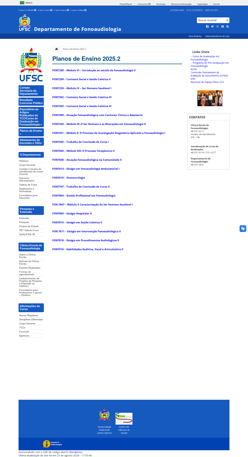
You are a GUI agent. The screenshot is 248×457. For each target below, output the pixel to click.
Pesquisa (24, 222)
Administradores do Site (217, 36)
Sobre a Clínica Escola (27, 255)
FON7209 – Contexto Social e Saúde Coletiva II (81, 79)
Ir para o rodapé (78, 10)
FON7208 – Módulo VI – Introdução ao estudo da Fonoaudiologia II (94, 70)
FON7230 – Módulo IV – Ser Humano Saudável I (81, 88)
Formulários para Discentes (28, 196)
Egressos (24, 335)
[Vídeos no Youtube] (217, 26)
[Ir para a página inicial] (55, 49)
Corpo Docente (27, 165)
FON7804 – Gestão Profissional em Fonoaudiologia (83, 195)
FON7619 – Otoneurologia (68, 177)
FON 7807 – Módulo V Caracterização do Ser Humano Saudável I (92, 204)
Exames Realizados (29, 268)
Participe (161, 4)
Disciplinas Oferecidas (31, 319)
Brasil (29, 2)
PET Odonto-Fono (29, 230)
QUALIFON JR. (27, 234)
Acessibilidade (177, 10)
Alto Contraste (195, 10)
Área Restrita (195, 36)
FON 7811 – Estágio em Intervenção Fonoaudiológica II (86, 231)
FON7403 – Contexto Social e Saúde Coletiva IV (82, 106)
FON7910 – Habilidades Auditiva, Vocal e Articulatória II (87, 249)
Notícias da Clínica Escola (29, 262)
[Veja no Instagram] (222, 26)
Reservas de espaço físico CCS (207, 82)
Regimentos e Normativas (26, 190)
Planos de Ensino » (31, 132)
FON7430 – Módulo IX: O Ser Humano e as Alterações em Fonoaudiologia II (99, 124)
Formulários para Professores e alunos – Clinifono (30, 292)
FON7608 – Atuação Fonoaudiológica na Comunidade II (87, 159)
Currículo (24, 331)
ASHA (194, 69)
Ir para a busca (61, 10)
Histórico (24, 161)
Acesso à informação (181, 4)
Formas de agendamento (26, 273)
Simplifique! (126, 4)
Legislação (202, 4)
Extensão (24, 218)
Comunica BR (144, 4)
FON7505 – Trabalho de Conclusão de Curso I (80, 141)
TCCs (22, 327)
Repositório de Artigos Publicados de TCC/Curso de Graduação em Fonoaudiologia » (31, 117)
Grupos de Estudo (29, 226)
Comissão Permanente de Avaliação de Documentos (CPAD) (209, 74)
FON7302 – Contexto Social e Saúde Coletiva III (82, 97)
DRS (193, 78)
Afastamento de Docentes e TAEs (31, 142)
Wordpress (75, 452)
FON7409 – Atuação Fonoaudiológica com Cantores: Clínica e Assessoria (97, 115)
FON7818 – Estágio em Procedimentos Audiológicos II (85, 240)
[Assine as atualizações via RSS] (227, 26)
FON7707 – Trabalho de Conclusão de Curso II (81, 186)
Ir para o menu (45, 10)
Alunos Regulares (28, 315)
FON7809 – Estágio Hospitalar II (72, 213)
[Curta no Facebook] (207, 26)
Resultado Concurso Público (31, 102)
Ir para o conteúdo (27, 10)
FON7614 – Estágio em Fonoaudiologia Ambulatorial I (85, 168)
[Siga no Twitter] (212, 26)
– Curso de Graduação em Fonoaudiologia (205, 58)
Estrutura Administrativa (26, 179)
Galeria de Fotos (28, 185)
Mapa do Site (211, 10)
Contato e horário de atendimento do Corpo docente (31, 171)
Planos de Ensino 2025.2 (74, 49)
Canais (216, 4)
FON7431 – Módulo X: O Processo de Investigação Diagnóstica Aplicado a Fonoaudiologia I (108, 133)
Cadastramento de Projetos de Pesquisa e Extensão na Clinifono (30, 282)
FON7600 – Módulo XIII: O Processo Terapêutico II (83, 150)
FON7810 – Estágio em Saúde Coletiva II (77, 222)
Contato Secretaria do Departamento (29, 90)
